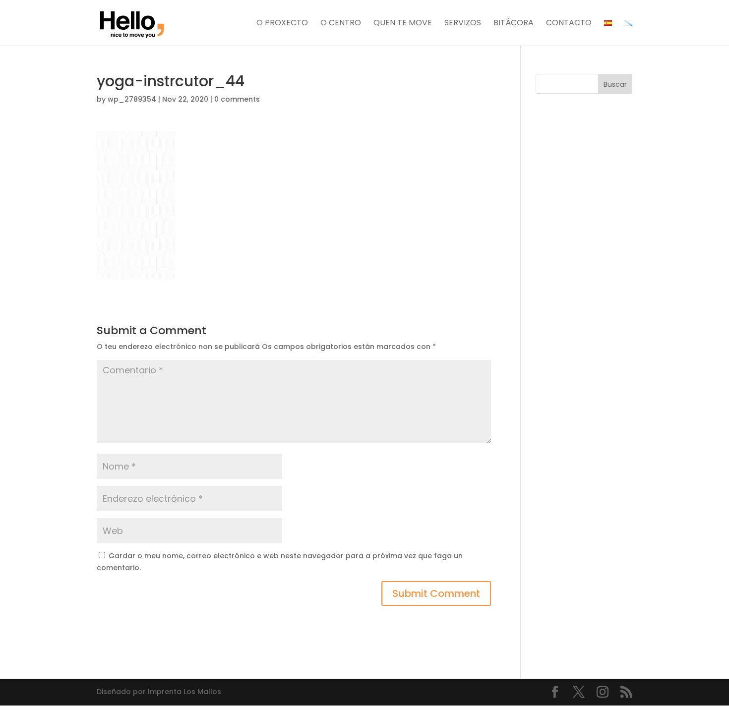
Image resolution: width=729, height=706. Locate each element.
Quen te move (402, 23)
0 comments (237, 99)
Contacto (569, 23)
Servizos (462, 23)
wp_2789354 (132, 99)
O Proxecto (282, 23)
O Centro (340, 23)
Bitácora (513, 23)
